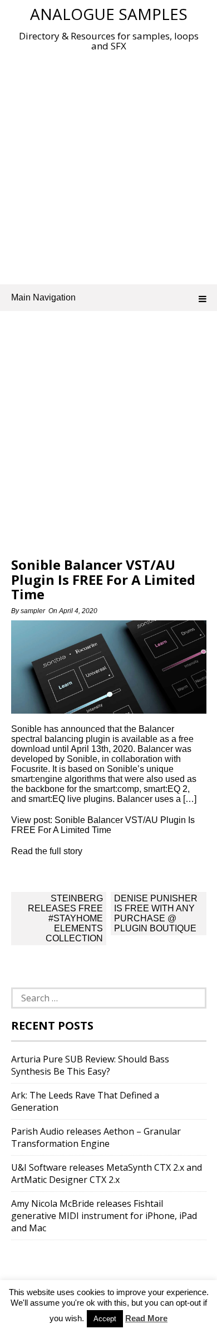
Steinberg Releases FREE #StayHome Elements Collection (65, 918)
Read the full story (46, 851)
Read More (146, 1318)
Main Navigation (43, 297)
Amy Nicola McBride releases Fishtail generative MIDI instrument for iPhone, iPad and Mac (104, 1215)
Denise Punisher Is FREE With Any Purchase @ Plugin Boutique (156, 913)
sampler (33, 611)
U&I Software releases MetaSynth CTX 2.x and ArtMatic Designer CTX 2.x (106, 1173)
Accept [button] (104, 1319)
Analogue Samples (109, 13)
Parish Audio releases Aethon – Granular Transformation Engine (96, 1137)
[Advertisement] (108, 165)
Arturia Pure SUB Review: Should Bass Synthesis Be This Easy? (90, 1065)
